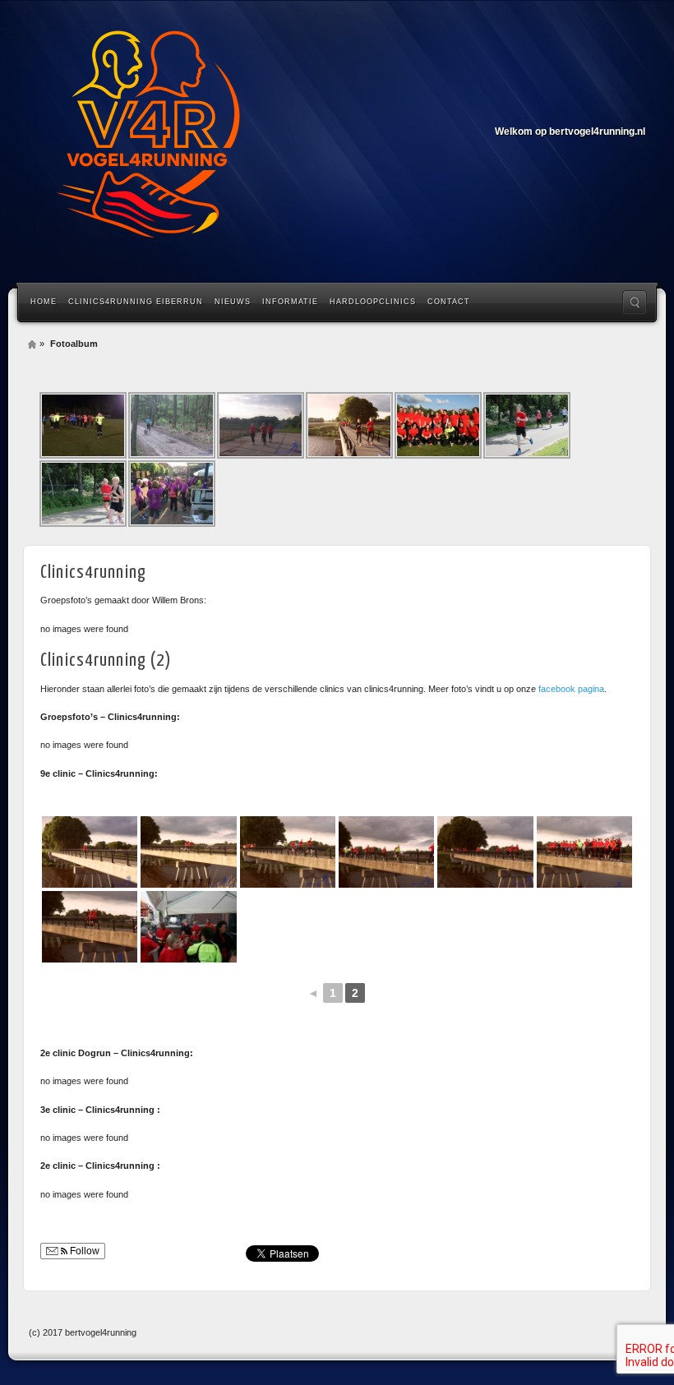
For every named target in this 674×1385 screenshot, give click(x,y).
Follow (83, 1251)
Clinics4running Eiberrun (135, 302)
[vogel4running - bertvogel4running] (148, 139)
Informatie (290, 302)
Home (43, 302)
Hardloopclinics (373, 302)
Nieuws (233, 302)
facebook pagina (571, 689)
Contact (448, 302)
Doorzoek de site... (634, 302)
